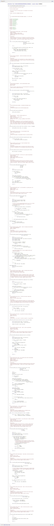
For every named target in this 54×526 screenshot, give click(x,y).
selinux (37, 3)
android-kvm (10, 3)
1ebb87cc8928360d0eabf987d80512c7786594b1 (23, 3)
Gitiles (5, 524)
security (33, 3)
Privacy (7, 524)
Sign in (52, 1)
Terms (9, 524)
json (52, 524)
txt (50, 524)
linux (13, 3)
